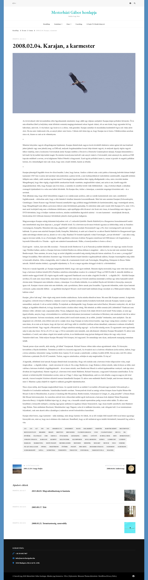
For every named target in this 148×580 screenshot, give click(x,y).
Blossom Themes (84, 576)
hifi (115, 436)
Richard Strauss (96, 446)
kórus (102, 439)
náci (114, 443)
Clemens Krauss (84, 432)
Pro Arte (83, 446)
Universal (84, 450)
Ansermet (69, 428)
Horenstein (124, 436)
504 (42, 428)
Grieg (85, 436)
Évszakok (64, 436)
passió (73, 446)
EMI (46, 436)
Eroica (54, 436)
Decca (117, 432)
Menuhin (77, 443)
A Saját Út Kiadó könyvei (96, 24)
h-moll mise (105, 436)
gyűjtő (94, 436)
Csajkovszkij (106, 432)
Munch (106, 443)
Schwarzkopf (29, 450)
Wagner (110, 450)
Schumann (122, 446)
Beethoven (124, 428)
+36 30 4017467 (21, 553)
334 (31, 428)
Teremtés (62, 450)
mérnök (87, 443)
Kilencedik (64, 439)
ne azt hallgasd (31, 446)
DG (125, 432)
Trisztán (73, 450)
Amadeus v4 (57, 428)
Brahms (42, 432)
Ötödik (65, 446)
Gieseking (75, 436)
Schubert (111, 446)
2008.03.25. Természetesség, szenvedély (49, 523)
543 (48, 428)
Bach (78, 428)
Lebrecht (112, 439)
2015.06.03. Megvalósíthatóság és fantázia (51, 491)
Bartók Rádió (110, 428)
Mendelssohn (65, 443)
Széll (41, 450)
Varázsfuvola (98, 450)
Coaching (79, 24)
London (122, 439)
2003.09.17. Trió (39, 507)
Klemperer (77, 439)
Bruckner (70, 432)
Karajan (43, 439)
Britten (59, 432)
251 (25, 428)
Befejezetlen (30, 432)
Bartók (99, 428)
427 (36, 428)
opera (43, 446)
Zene (68, 24)
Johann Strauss (30, 439)
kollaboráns (90, 439)
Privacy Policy (111, 576)
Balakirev (88, 428)
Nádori (122, 443)
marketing (38, 443)
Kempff (53, 439)
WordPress (102, 576)
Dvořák (27, 436)
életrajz (37, 436)
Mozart (97, 443)
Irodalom (57, 24)
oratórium (53, 446)
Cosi (96, 432)
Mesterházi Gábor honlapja (74, 12)
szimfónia (51, 450)
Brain (51, 432)
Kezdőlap (46, 24)
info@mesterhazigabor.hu (25, 558)
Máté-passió (51, 443)
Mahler (27, 443)
